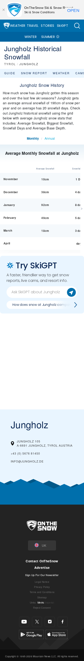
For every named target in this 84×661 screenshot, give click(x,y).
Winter (30, 36)
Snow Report (34, 73)
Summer (48, 36)
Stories (47, 25)
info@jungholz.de (27, 461)
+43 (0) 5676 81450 (25, 453)
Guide (9, 73)
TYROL (10, 64)
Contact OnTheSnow (42, 561)
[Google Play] (31, 633)
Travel (32, 25)
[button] (77, 25)
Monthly (33, 138)
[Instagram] (50, 622)
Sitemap (42, 597)
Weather (17, 25)
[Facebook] (63, 622)
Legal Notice (42, 581)
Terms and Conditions (42, 592)
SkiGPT (62, 25)
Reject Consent (42, 607)
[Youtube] (24, 622)
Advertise (42, 567)
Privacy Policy (42, 587)
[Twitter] (37, 622)
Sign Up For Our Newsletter (42, 575)
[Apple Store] (57, 633)
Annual (50, 138)
